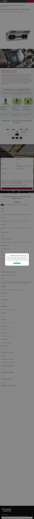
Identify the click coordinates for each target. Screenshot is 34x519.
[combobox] (25, 255)
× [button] (27, 255)
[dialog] (17, 259)
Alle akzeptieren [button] (17, 263)
